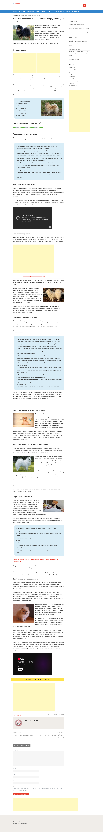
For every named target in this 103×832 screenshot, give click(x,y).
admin (37, 720)
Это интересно (75, 11)
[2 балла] (49, 714)
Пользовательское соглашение (20, 823)
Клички (37, 11)
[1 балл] (48, 714)
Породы (50, 11)
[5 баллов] (53, 714)
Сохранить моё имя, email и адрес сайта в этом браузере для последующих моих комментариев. (38, 789)
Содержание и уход (59, 11)
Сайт (14, 781)
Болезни (15, 11)
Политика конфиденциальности (20, 821)
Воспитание (22, 11)
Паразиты (43, 11)
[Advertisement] (25, 63)
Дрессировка (30, 11)
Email (14, 774)
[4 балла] (52, 714)
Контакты (15, 820)
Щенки (68, 11)
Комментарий (17, 750)
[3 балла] (50, 714)
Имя (14, 768)
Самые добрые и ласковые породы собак (78, 51)
